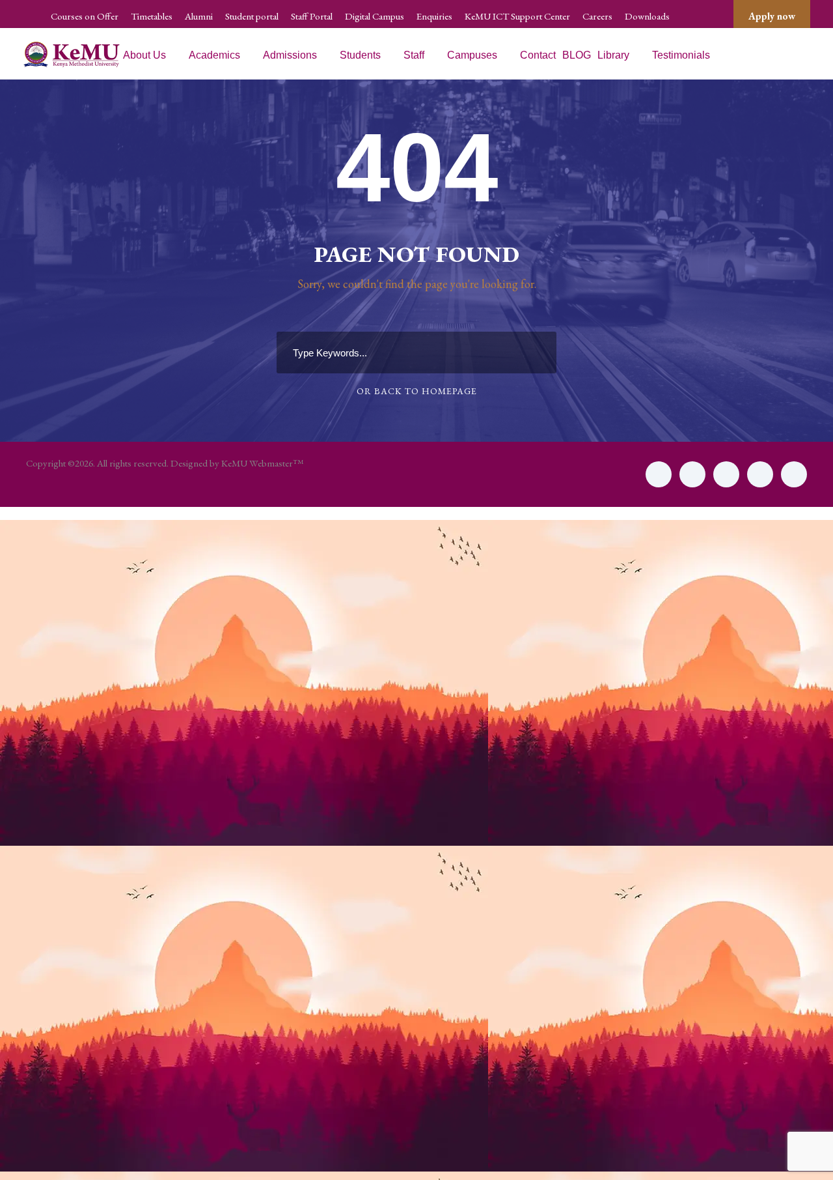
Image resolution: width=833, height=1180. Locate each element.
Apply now (771, 16)
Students (360, 55)
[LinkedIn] (726, 474)
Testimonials (681, 55)
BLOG (576, 55)
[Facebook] (659, 474)
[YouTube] (760, 474)
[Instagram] (794, 474)
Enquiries (434, 16)
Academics (214, 55)
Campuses (472, 55)
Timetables (151, 16)
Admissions (290, 55)
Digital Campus (374, 16)
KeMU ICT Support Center (517, 16)
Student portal (252, 16)
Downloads (647, 16)
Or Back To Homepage (417, 391)
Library (613, 55)
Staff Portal (312, 16)
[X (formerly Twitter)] (692, 474)
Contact (538, 55)
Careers (597, 16)
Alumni (199, 16)
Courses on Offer (84, 16)
